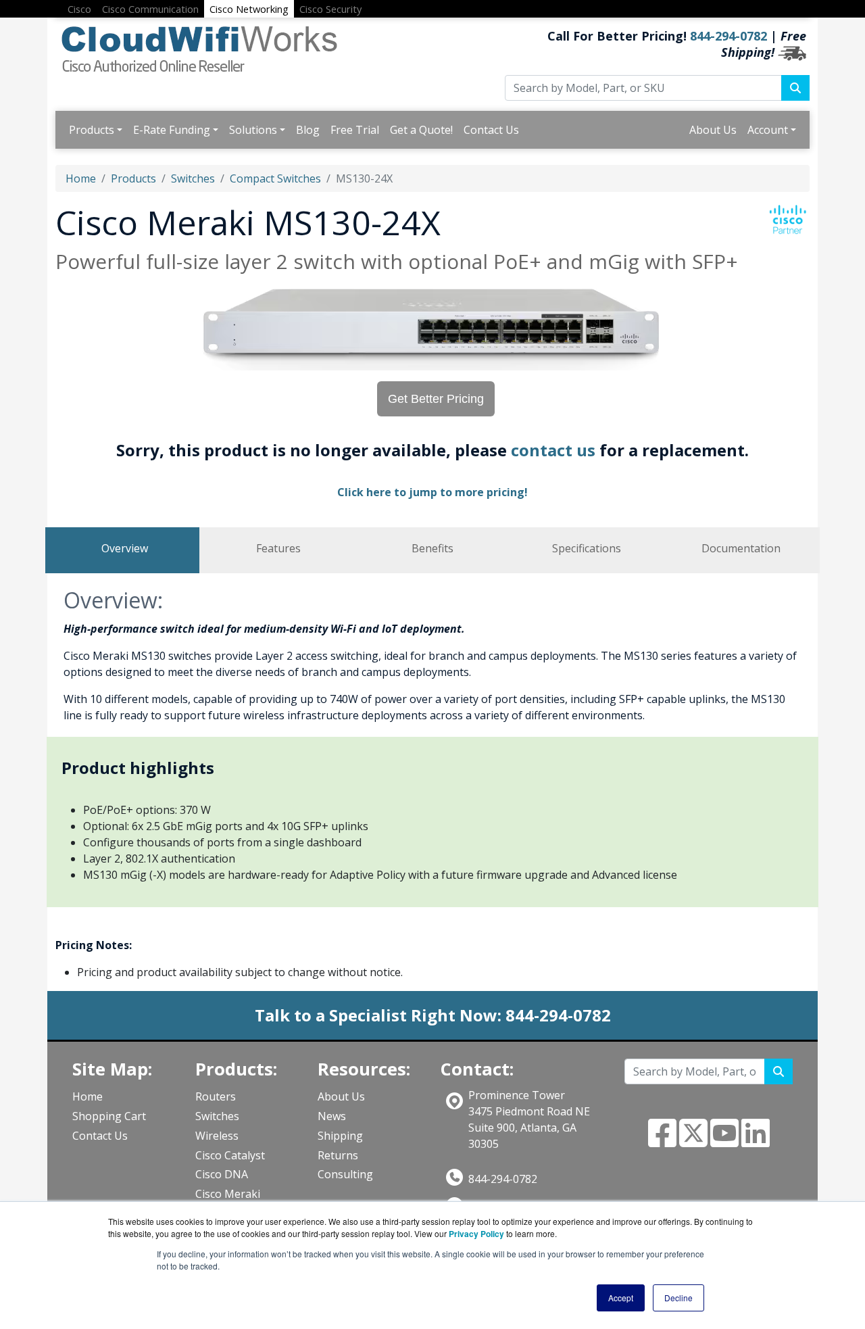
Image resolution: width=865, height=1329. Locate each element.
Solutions (253, 129)
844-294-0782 (728, 36)
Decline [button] (678, 1297)
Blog (308, 129)
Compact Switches (275, 178)
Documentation (741, 548)
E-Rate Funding (171, 129)
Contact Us (491, 129)
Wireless (217, 1135)
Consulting (345, 1174)
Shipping (340, 1135)
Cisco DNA (221, 1174)
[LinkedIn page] (755, 1141)
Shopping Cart (109, 1116)
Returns (338, 1155)
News (332, 1116)
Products (91, 129)
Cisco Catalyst (230, 1155)
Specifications (586, 548)
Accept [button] (620, 1297)
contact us (553, 450)
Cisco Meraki (227, 1193)
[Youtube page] (724, 1141)
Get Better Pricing (436, 399)
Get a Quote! (421, 129)
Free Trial (354, 129)
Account (767, 129)
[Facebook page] (662, 1141)
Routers (215, 1096)
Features (278, 548)
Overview (124, 548)
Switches (193, 178)
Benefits (432, 548)
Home (81, 178)
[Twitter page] (693, 1141)
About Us (713, 129)
